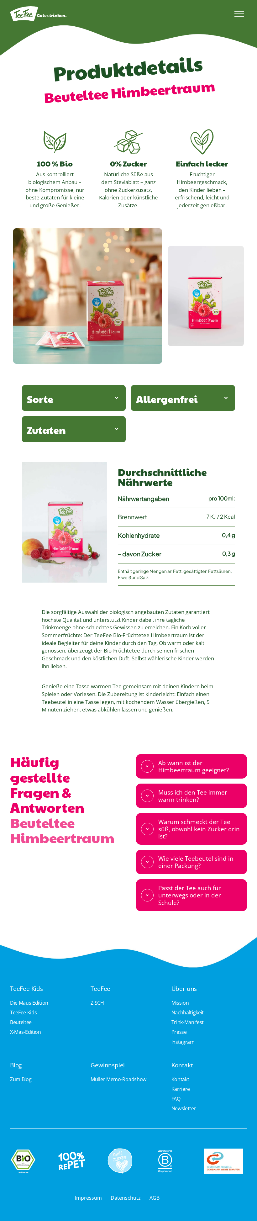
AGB (154, 1198)
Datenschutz (126, 1198)
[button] (239, 14)
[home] (105, 13)
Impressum (88, 1198)
